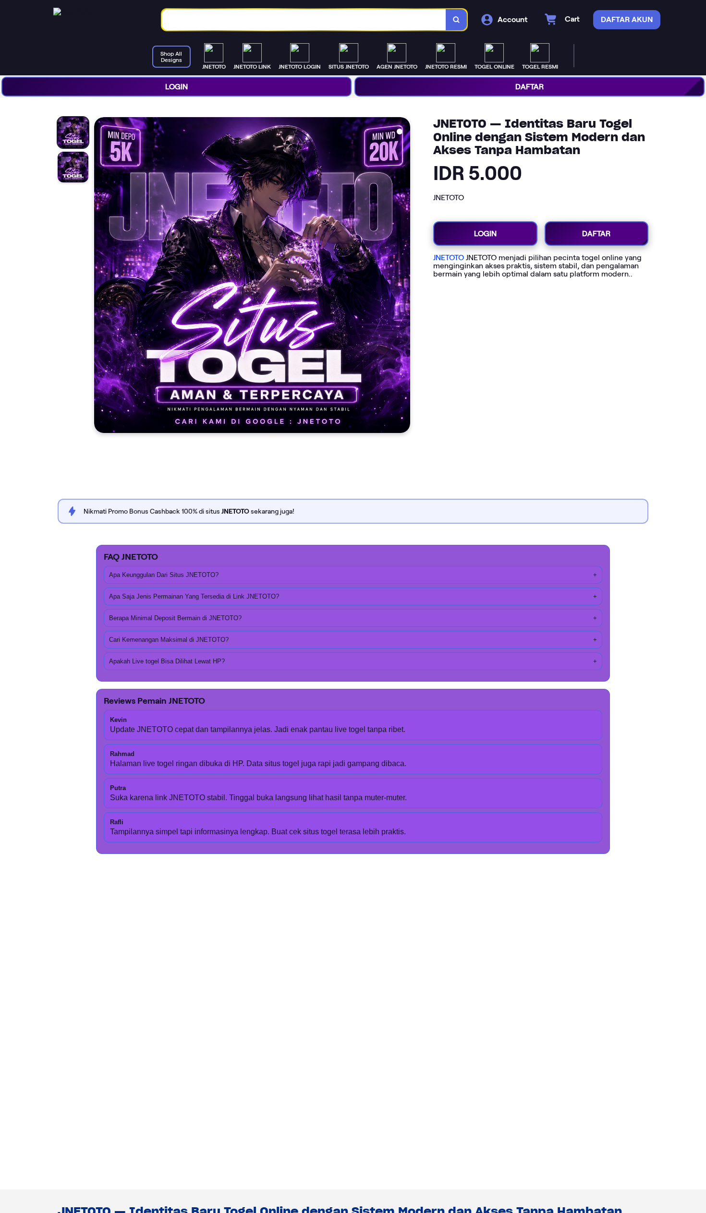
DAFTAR (529, 87)
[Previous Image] (102, 276)
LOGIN (176, 87)
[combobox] (304, 20)
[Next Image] (402, 276)
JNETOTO (448, 257)
